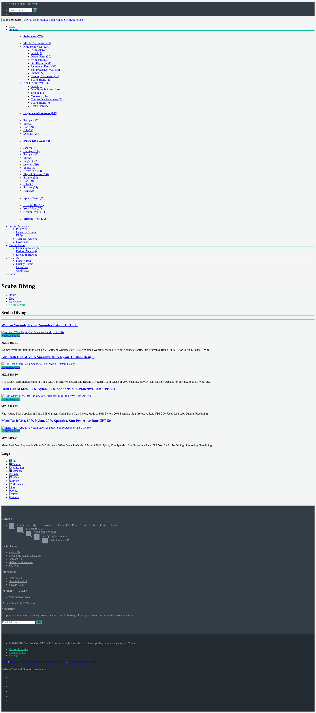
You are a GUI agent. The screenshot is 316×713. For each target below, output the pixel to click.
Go (34, 10)
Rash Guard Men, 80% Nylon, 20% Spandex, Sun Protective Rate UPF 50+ (58, 389)
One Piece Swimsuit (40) (45, 89)
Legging (31, 133)
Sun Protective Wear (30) (45, 69)
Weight (14, 474)
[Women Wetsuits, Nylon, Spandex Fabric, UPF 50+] (32, 332)
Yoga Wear (32, 208)
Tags (11, 298)
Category (17, 470)
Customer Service (26, 232)
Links (4, 661)
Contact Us (15, 558)
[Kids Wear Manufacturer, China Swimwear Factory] (55, 19)
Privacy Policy (17, 652)
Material (16, 464)
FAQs (19, 235)
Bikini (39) (37, 53)
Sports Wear (33, 198)
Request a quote (10, 335)
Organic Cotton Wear (40, 113)
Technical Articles (26, 238)
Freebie (14, 477)
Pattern (14, 493)
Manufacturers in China (23, 661)
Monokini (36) (39, 96)
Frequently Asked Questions (25, 555)
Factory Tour (23, 260)
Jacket (29, 147)
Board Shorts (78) (41, 102)
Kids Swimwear (36, 46)
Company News (28, 248)
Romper (30, 120)
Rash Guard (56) (40, 105)
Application (15, 301)
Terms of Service (18, 649)
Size (14, 461)
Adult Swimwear (36, 82)
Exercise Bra (33, 205)
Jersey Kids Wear (37, 140)
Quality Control (25, 263)
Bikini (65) (37, 86)
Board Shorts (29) (41, 79)
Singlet (30, 161)
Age (12, 487)
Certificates (22, 270)
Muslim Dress (34, 218)
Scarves (30, 187)
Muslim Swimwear (37, 43)
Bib (28, 130)
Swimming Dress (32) (43, 66)
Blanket (30, 177)
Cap (28, 127)
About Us (14, 552)
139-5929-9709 (18, 14)
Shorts (29, 167)
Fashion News (26, 251)
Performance (17, 484)
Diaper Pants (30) (41, 56)
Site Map (14, 565)
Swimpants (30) (40, 59)
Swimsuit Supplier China (82, 661)
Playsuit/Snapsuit (36, 174)
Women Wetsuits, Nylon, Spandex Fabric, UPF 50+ (39, 325)
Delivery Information (21, 562)
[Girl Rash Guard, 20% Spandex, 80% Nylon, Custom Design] (38, 363)
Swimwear (33, 36)
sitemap (13, 655)
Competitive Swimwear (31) (47, 99)
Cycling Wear (34, 211)
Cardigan (31, 151)
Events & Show (27, 254)
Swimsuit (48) (39, 49)
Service (14, 480)
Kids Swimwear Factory (52, 661)
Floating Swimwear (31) (45, 76)
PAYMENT (23, 228)
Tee (28, 123)
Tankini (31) (38, 92)
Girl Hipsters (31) (41, 63)
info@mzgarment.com (55, 536)
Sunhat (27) (37, 73)
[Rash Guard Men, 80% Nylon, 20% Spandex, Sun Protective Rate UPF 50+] (47, 395)
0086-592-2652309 (45, 532)
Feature (14, 497)
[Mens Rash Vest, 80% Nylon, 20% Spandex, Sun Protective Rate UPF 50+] (46, 427)
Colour (14, 490)
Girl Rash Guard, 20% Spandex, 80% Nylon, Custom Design (47, 357)
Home (12, 294)
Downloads (22, 242)
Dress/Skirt (32, 170)
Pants (29, 190)
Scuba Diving (17, 304)
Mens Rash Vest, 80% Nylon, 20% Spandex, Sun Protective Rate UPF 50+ (57, 421)
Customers (22, 267)
